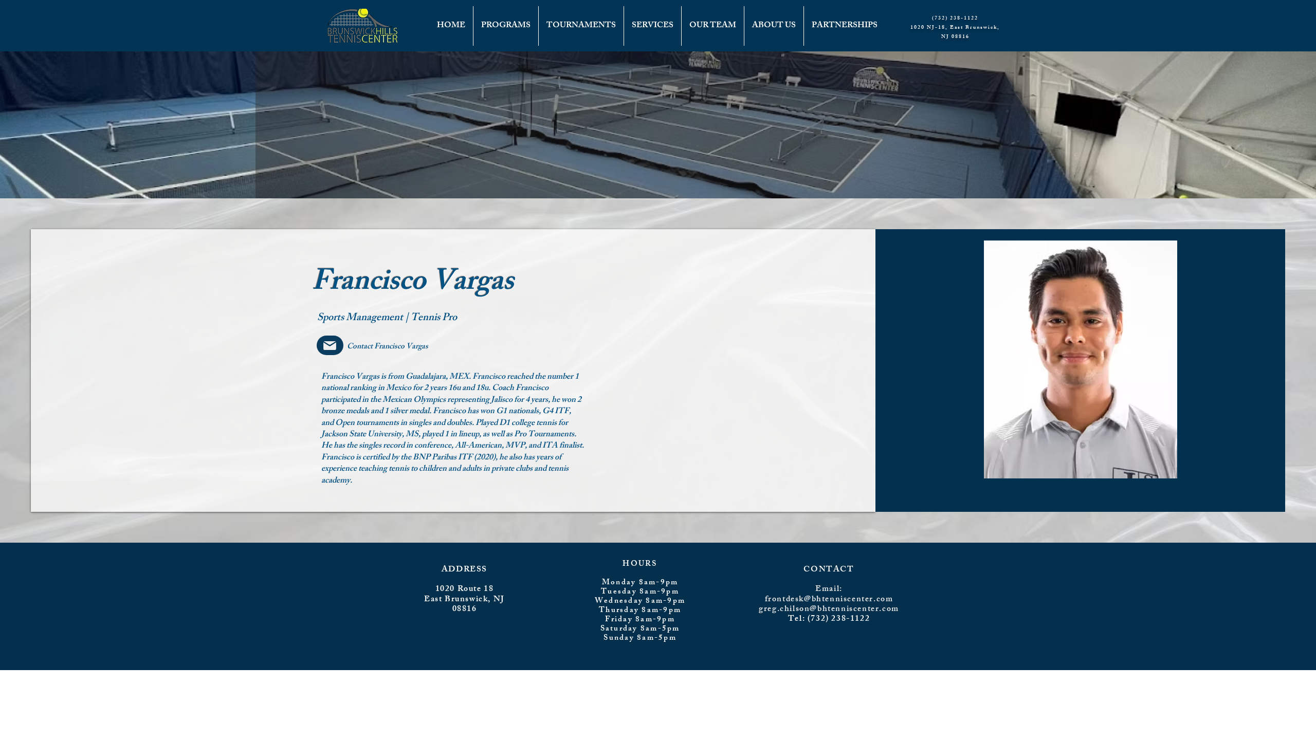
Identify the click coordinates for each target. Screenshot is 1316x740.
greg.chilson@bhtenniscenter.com (829, 609)
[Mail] (330, 345)
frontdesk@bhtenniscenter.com (829, 600)
